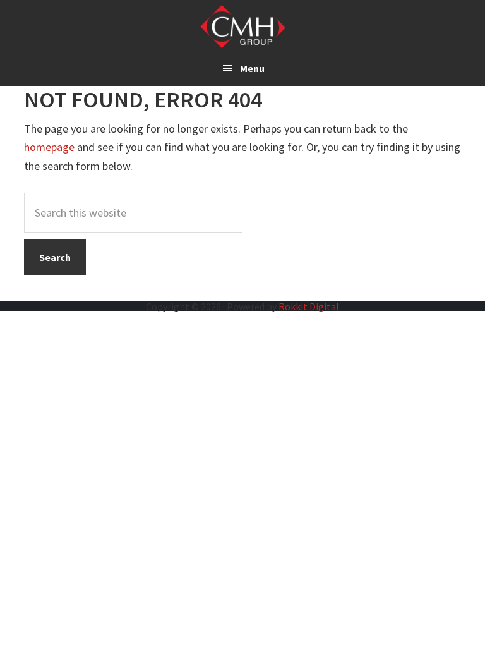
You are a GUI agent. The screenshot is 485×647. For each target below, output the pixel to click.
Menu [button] (252, 68)
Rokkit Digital (308, 306)
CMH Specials (242, 26)
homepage (49, 147)
